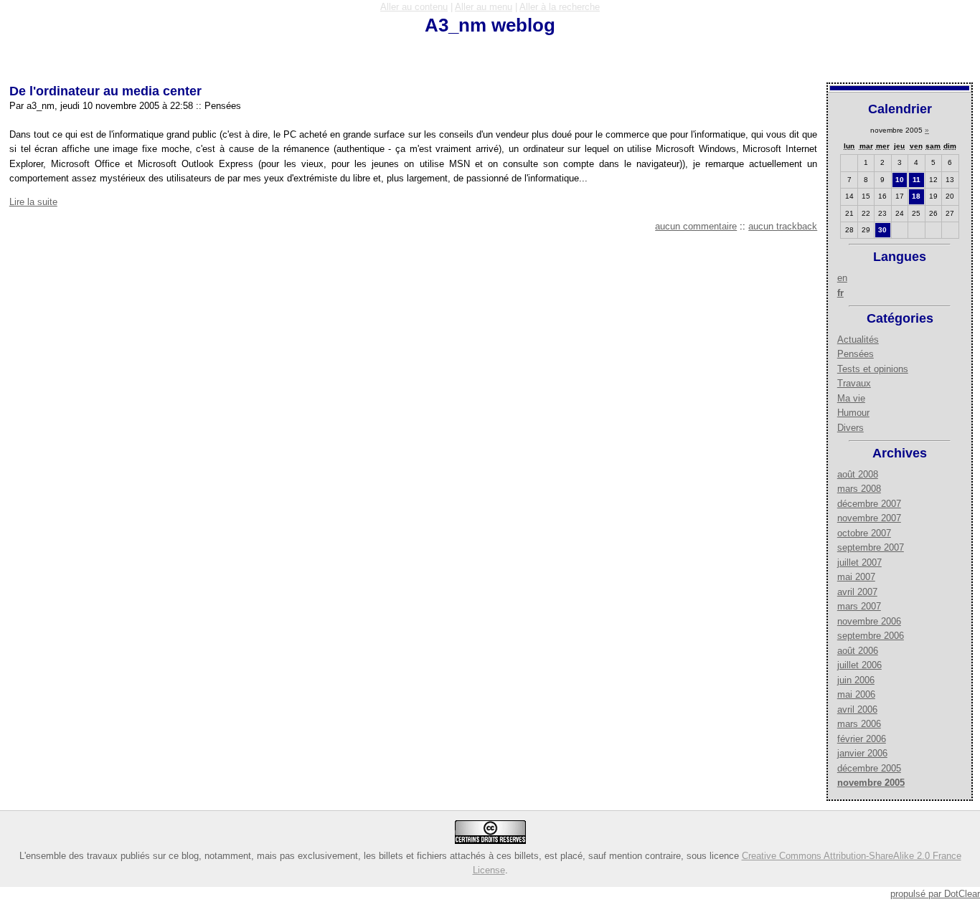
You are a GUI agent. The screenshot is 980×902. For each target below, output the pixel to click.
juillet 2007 (859, 562)
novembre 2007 (869, 518)
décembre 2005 (869, 768)
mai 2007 (856, 576)
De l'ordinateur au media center (105, 91)
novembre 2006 (869, 621)
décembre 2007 (869, 503)
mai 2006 (856, 694)
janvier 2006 (862, 753)
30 (882, 230)
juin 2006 (856, 680)
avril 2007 (857, 592)
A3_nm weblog (490, 25)
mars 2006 (859, 723)
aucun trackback (782, 226)
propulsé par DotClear (935, 893)
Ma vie (851, 398)
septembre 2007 (870, 547)
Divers (850, 427)
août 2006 (857, 650)
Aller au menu (483, 6)
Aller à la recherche (559, 6)
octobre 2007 (864, 533)
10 (899, 180)
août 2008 (857, 474)
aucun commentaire (696, 226)
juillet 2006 (859, 665)
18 (916, 196)
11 (916, 180)
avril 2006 (857, 709)
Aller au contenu (414, 6)
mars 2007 (859, 606)
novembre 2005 (871, 782)
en (842, 277)
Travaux (854, 383)
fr (840, 293)
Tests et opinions (872, 369)
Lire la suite (33, 201)
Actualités (858, 339)
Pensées (855, 353)
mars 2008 (859, 488)
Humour (853, 412)
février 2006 (861, 739)
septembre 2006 (870, 635)
